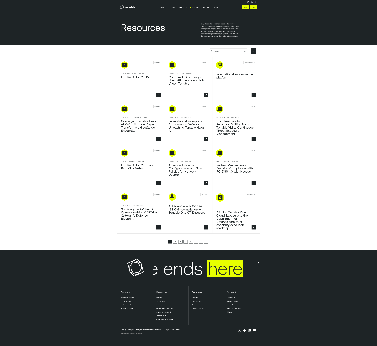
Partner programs (127, 308)
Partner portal (126, 305)
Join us (229, 312)
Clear (245, 51)
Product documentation (164, 308)
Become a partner (127, 297)
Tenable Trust (161, 316)
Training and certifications (165, 305)
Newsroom (195, 305)
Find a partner (126, 301)
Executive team (197, 301)
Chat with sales (232, 305)
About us (195, 297)
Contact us (231, 297)
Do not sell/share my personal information (146, 330)
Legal (165, 330)
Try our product (232, 301)
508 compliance (174, 330)
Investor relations (198, 308)
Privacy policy (126, 330)
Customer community (164, 312)
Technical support (162, 301)
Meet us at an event (234, 308)
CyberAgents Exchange (164, 319)
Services (159, 297)
